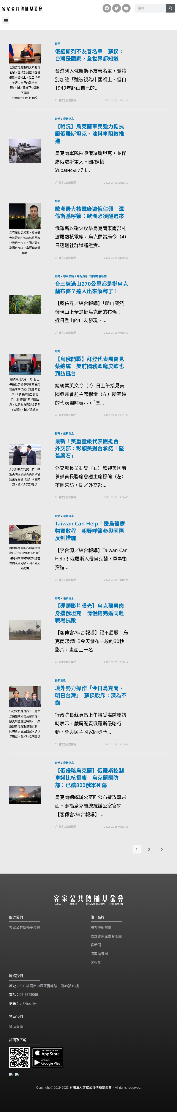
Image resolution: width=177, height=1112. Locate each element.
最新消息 (68, 119)
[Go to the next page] (161, 849)
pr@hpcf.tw (28, 1003)
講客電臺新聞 (98, 276)
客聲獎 (96, 962)
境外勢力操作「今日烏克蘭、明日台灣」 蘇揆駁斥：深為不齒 (91, 695)
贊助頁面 (16, 1027)
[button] (5, 20)
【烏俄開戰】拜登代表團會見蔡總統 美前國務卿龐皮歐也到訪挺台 (89, 366)
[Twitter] (116, 8)
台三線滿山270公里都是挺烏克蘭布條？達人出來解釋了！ (91, 287)
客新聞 (96, 945)
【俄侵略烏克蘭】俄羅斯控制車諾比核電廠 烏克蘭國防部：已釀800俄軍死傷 (89, 777)
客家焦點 (68, 276)
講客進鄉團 (99, 954)
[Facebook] (107, 8)
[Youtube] (126, 8)
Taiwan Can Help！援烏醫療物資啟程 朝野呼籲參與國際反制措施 (90, 530)
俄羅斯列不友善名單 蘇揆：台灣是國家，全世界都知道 (89, 55)
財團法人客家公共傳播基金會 (91, 1087)
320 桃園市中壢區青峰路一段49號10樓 (49, 986)
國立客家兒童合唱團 (106, 936)
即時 (57, 44)
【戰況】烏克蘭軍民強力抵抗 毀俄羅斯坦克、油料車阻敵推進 (92, 133)
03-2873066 (28, 994)
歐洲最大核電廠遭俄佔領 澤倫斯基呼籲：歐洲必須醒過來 (89, 212)
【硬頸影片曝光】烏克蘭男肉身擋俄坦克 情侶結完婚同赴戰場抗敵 (89, 613)
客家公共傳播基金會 (24, 927)
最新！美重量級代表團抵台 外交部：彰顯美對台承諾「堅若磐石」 (89, 448)
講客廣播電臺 (101, 927)
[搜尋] (170, 8)
